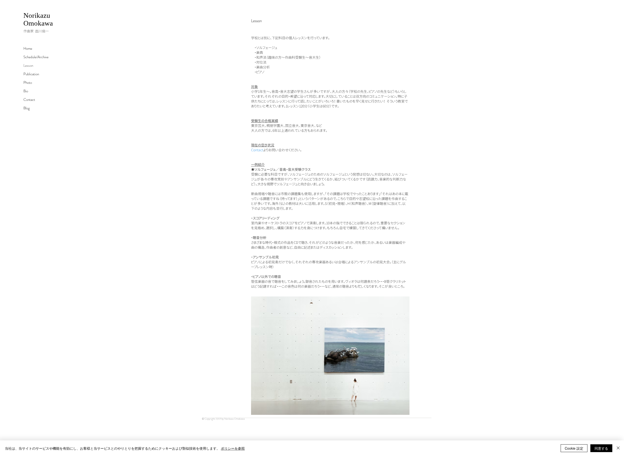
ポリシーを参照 (233, 448)
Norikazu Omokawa (38, 19)
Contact (29, 99)
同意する (601, 448)
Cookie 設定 (574, 448)
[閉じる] (618, 448)
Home (27, 48)
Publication (31, 74)
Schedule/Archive (36, 57)
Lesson (28, 65)
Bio (25, 91)
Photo (27, 82)
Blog (26, 108)
